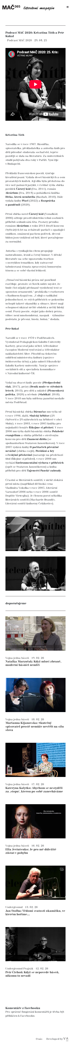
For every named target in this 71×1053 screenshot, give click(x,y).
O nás (39, 1039)
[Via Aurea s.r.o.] (65, 1039)
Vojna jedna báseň (17, 658)
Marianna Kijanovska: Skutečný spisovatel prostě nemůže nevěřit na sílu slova (34, 727)
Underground (14, 907)
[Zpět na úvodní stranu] (29, 7)
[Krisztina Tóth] (35, 534)
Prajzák (28, 968)
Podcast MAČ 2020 (20, 40)
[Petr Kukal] (35, 573)
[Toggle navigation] (67, 7)
